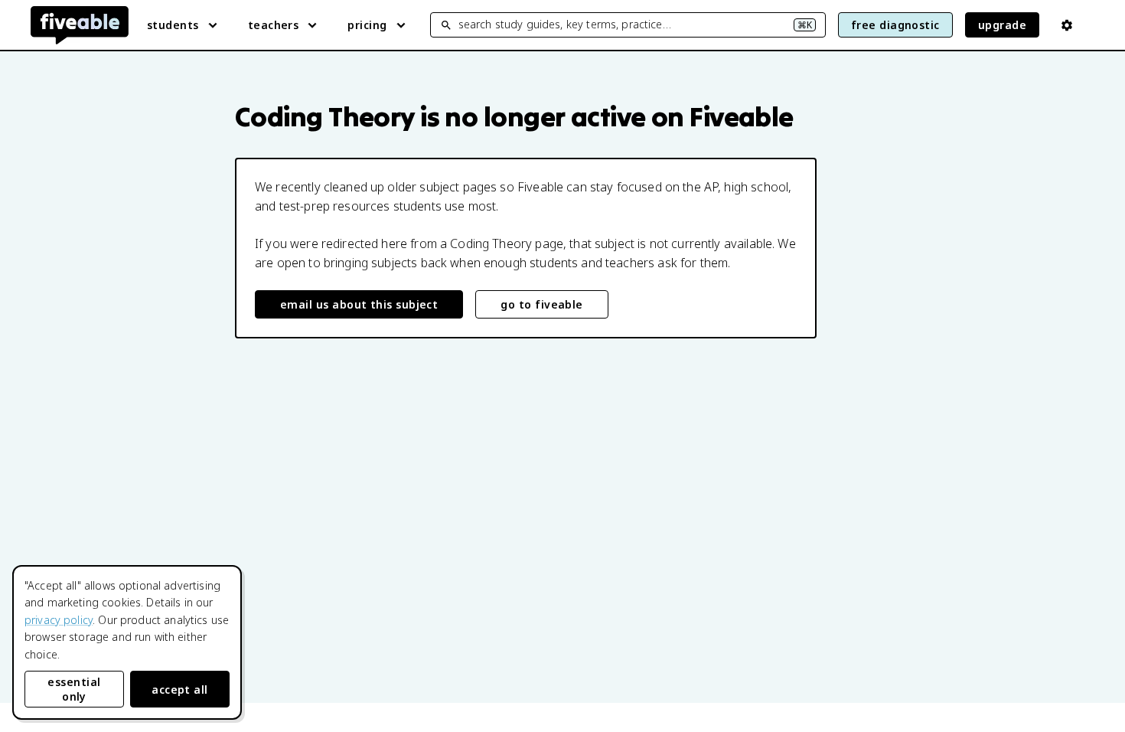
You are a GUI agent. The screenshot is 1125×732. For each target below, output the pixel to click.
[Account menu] (1067, 25)
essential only (73, 689)
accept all (180, 689)
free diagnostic (895, 25)
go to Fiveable (541, 304)
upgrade (1002, 25)
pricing (366, 25)
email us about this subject (359, 304)
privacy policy (58, 620)
